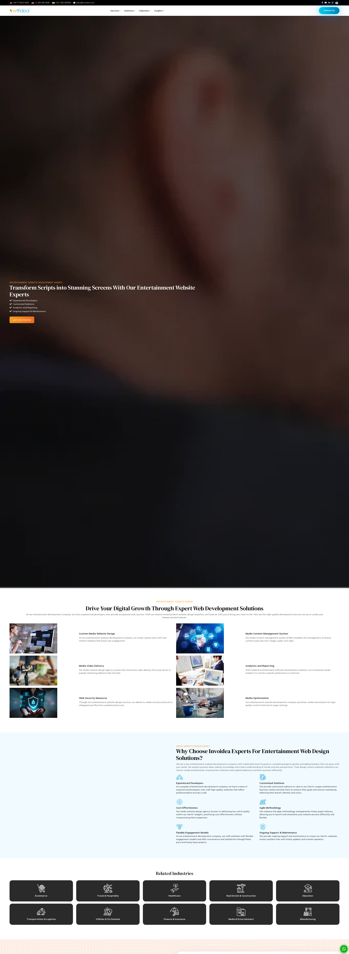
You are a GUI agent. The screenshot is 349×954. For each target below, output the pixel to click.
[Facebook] (322, 2)
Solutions (129, 10)
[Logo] (19, 10)
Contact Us (329, 10)
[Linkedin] (329, 2)
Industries (144, 10)
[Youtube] (326, 2)
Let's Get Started (22, 319)
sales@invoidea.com (85, 2)
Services (114, 10)
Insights (158, 10)
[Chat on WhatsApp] (344, 949)
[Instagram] (332, 2)
